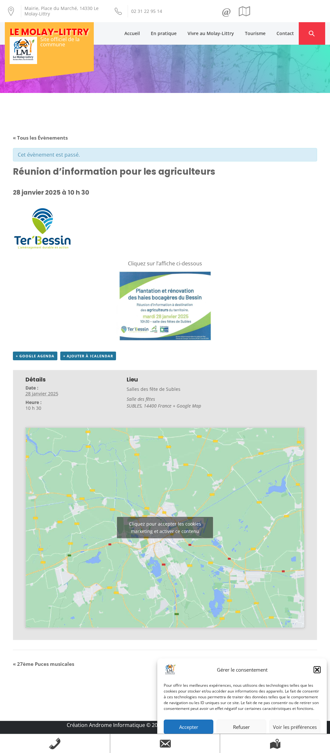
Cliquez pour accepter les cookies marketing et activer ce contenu (165, 527)
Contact (285, 33)
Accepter (188, 727)
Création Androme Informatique (106, 725)
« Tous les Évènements (40, 137)
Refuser (241, 727)
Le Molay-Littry (49, 32)
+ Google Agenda (35, 356)
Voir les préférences (295, 727)
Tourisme (255, 33)
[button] (317, 669)
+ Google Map (187, 406)
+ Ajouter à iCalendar (88, 356)
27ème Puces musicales (43, 664)
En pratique (164, 33)
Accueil (132, 33)
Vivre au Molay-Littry (211, 33)
